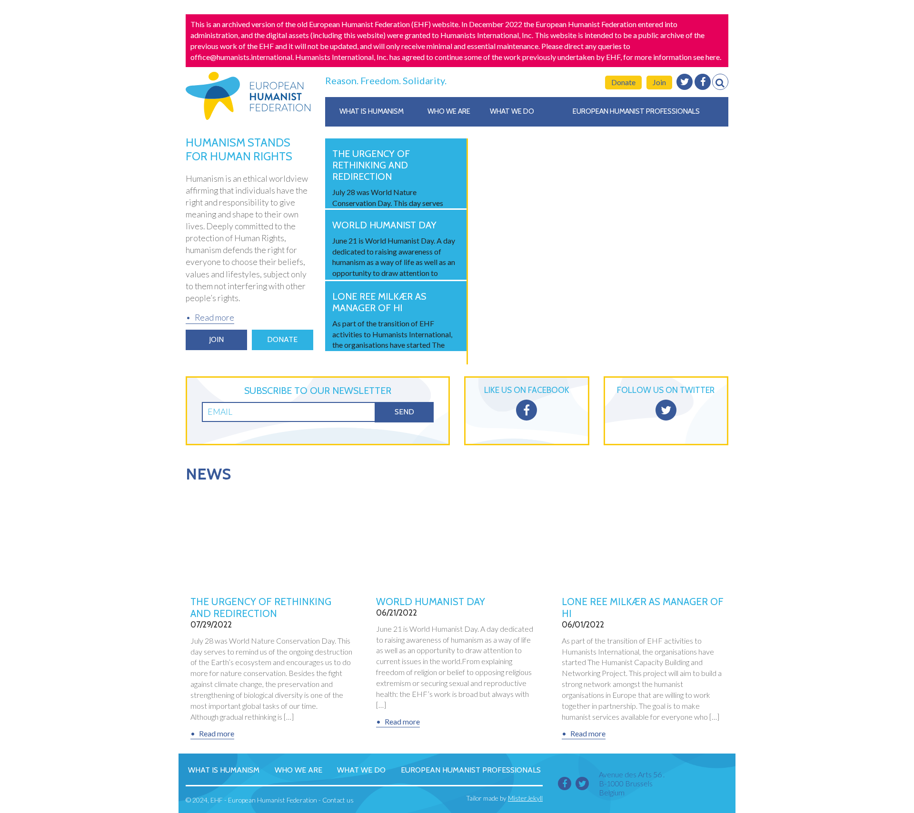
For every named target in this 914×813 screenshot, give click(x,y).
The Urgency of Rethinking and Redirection (260, 607)
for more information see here (671, 56)
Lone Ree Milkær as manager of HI (643, 607)
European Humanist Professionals (636, 111)
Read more (214, 318)
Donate (623, 82)
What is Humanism (371, 111)
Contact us (338, 800)
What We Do (512, 111)
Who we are (448, 111)
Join (659, 82)
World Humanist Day (430, 601)
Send (404, 411)
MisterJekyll (525, 798)
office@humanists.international (241, 56)
